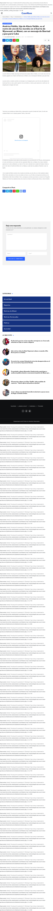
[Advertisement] (26, 99)
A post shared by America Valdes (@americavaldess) (21, 158)
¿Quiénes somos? (22, 406)
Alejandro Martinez (10, 36)
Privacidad (40, 406)
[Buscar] (51, 13)
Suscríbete (13, 406)
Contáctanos (32, 406)
